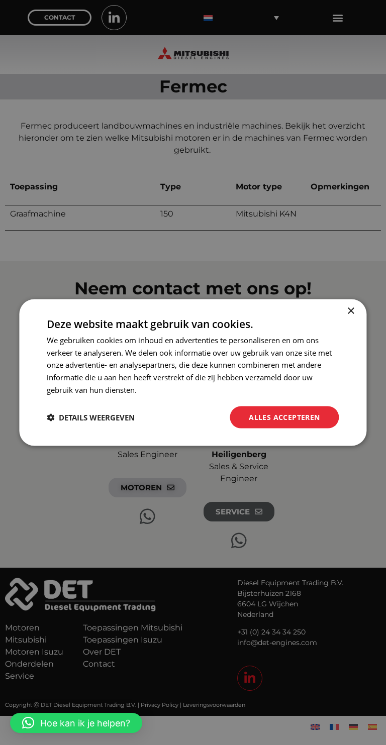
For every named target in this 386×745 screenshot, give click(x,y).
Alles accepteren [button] (284, 416)
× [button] (350, 310)
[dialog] (193, 372)
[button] (76, 723)
